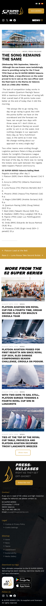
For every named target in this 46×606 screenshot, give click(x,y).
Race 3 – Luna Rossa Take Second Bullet (21, 255)
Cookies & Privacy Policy (15, 524)
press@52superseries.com (18, 512)
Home (7, 539)
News (25, 51)
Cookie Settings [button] (11, 527)
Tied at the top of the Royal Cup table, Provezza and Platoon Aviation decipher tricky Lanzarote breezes (21, 442)
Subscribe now (24, 482)
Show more (23, 452)
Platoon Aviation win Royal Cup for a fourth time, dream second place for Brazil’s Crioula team (22, 311)
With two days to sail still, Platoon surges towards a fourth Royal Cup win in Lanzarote (20, 399)
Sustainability (10, 553)
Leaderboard (10, 550)
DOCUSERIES (36, 11)
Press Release (35, 51)
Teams (7, 546)
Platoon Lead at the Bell (15, 250)
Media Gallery (10, 556)
